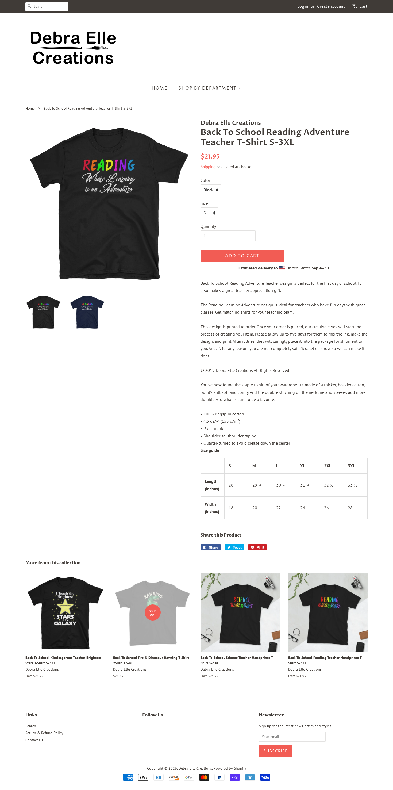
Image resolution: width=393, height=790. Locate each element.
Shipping (208, 166)
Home (159, 88)
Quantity (208, 226)
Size (204, 203)
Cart (363, 6)
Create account (331, 6)
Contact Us (34, 740)
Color (205, 180)
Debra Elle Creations (195, 768)
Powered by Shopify (230, 768)
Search (30, 725)
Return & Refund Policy (44, 732)
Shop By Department (208, 88)
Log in (302, 6)
